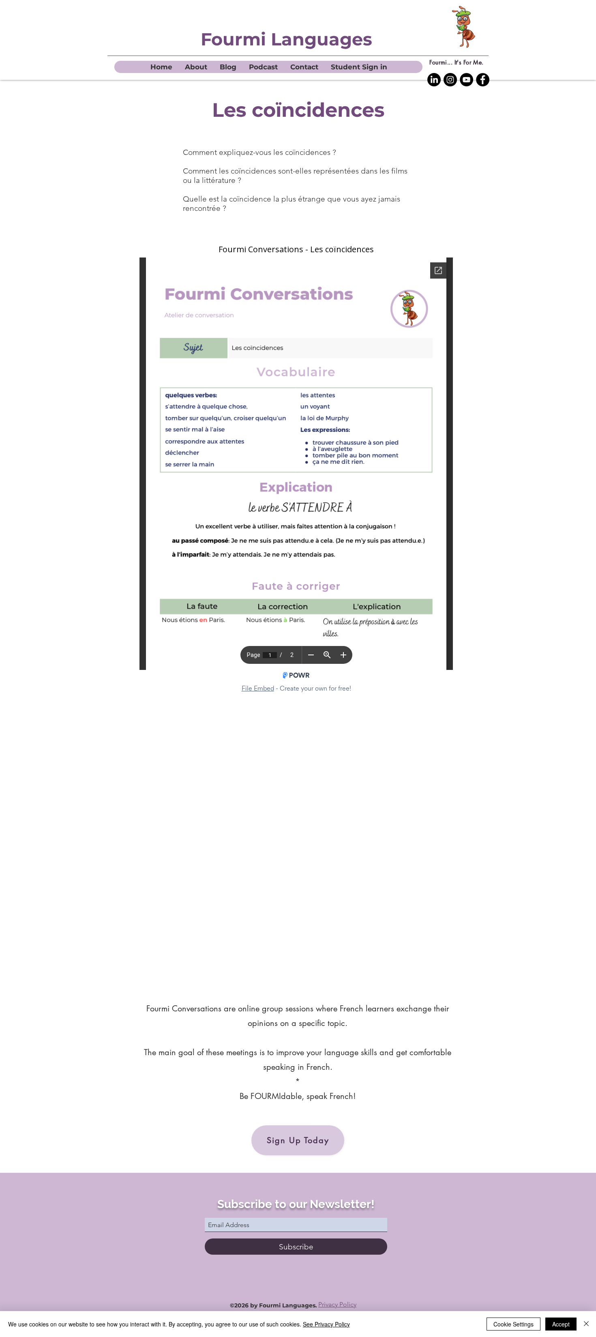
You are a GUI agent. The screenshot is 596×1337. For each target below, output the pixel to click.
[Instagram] (450, 79)
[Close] (586, 1324)
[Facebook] (482, 79)
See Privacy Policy (326, 1324)
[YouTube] (466, 79)
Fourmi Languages (286, 39)
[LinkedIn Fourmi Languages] (434, 79)
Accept (561, 1324)
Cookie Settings (513, 1324)
